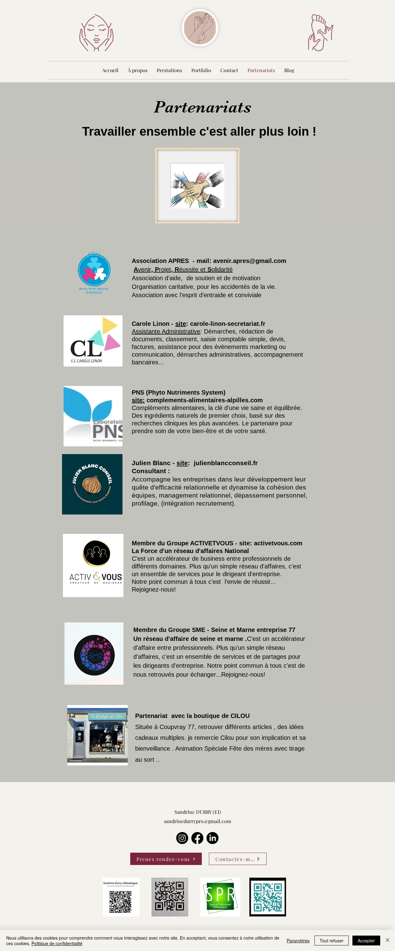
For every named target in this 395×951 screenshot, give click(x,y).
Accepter (366, 940)
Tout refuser (331, 940)
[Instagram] (182, 838)
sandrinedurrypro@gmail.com (197, 821)
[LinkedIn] (212, 838)
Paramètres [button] (298, 940)
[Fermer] (387, 940)
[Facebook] (197, 838)
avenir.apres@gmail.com (249, 260)
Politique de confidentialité (56, 943)
